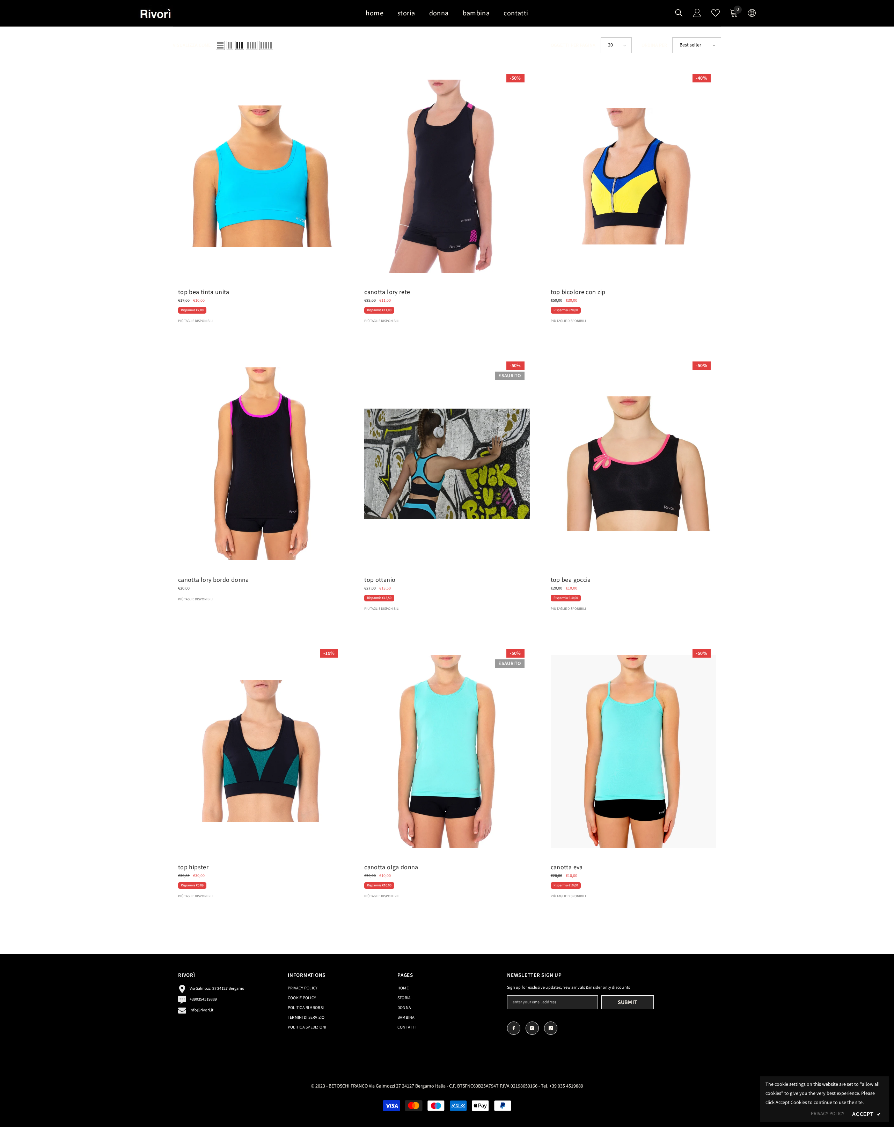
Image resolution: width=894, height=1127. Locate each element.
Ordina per (654, 45)
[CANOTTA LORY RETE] (446, 176)
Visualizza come (192, 45)
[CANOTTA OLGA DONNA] (446, 751)
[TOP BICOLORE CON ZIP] (633, 176)
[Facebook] (513, 1028)
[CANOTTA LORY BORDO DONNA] (260, 463)
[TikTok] (550, 1028)
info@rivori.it (201, 1010)
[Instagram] (532, 1028)
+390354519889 (203, 999)
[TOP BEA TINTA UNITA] (260, 176)
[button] (220, 45)
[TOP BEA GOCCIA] (633, 463)
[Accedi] (697, 13)
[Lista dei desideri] (715, 13)
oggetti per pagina (573, 45)
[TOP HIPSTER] (260, 751)
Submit (628, 1002)
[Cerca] (678, 12)
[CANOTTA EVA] (633, 751)
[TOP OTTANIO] (446, 463)
